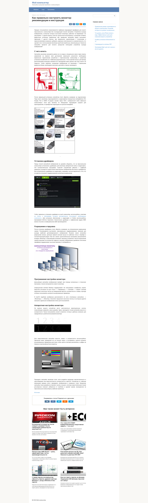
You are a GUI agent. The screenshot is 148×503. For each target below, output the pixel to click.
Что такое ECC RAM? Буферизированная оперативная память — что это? (72, 424)
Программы (51, 9)
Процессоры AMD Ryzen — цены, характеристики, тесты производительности (43, 453)
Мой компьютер (40, 2)
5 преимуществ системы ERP (103, 44)
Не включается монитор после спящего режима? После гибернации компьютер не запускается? (43, 426)
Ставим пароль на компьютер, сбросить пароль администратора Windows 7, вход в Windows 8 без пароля (44, 479)
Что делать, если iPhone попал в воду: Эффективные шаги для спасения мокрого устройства (104, 35)
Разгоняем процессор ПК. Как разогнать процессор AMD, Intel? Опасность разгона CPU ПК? (72, 453)
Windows (36, 9)
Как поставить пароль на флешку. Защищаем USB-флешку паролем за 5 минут (73, 478)
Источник (37, 392)
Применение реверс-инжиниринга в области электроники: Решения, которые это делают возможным (105, 28)
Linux (43, 9)
